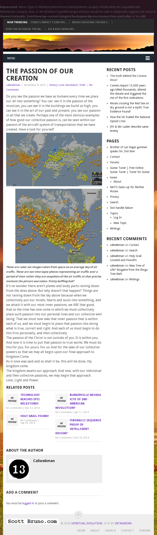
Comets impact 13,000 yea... (48, 22)
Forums (114, 162)
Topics (114, 213)
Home (81, 530)
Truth (82, 84)
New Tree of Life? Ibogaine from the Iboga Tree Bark (129, 269)
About (117, 181)
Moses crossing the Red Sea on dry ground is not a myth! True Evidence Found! (129, 107)
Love (61, 84)
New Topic (120, 223)
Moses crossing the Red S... (90, 22)
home (113, 177)
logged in (28, 503)
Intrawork (123, 523)
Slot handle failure (121, 207)
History (53, 84)
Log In (117, 217)
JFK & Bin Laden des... (62, 29)
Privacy (114, 196)
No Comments (14, 408)
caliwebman (13, 84)
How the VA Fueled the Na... (24, 29)
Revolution (72, 84)
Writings (115, 228)
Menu (11, 58)
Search (114, 202)
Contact (115, 156)
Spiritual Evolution (86, 523)
